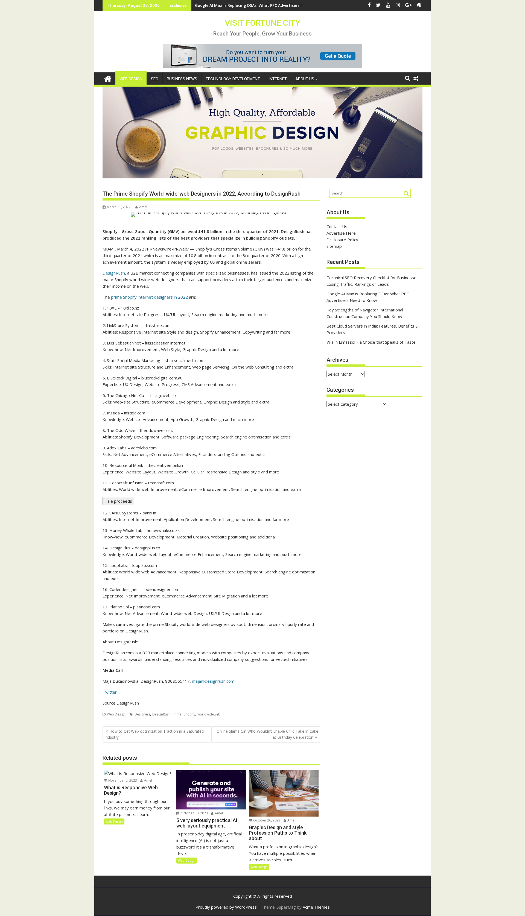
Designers (142, 714)
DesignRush (114, 273)
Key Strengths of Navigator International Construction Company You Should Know (274, 5)
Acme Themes (316, 907)
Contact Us (336, 226)
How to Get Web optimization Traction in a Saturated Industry (154, 734)
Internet (278, 78)
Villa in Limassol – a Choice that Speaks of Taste (371, 342)
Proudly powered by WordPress (226, 907)
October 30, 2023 (194, 813)
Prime (177, 714)
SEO (154, 78)
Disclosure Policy (342, 239)
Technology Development (233, 78)
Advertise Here (341, 233)
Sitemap (334, 246)
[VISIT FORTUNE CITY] (108, 78)
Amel (143, 207)
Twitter (110, 692)
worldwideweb (208, 714)
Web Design (130, 78)
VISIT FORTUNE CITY (262, 23)
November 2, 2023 (122, 780)
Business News (182, 78)
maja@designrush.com (213, 681)
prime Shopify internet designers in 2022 (149, 297)
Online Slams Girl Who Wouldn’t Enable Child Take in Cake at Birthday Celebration (267, 734)
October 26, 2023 (266, 820)
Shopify (189, 714)
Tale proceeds (118, 501)
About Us (304, 78)
